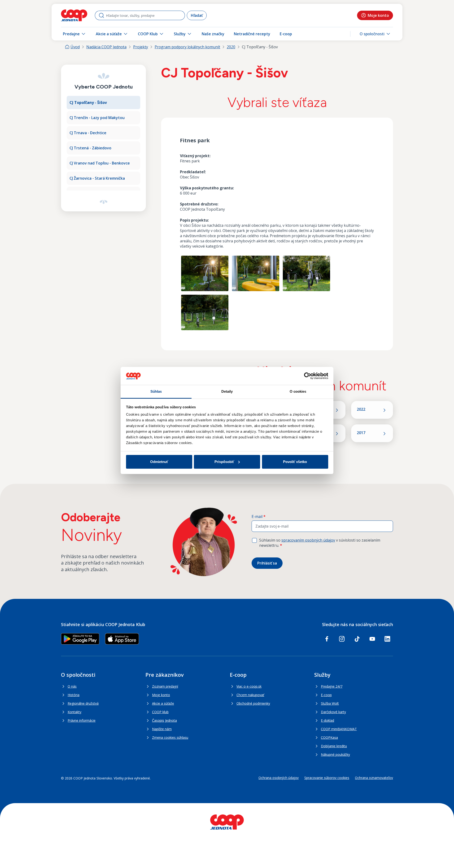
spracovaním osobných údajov (308, 540)
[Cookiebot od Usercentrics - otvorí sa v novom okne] (307, 375)
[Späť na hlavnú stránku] (74, 15)
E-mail (259, 516)
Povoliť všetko (295, 462)
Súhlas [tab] (156, 391)
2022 (361, 409)
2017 (361, 432)
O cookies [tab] (298, 391)
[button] (375, 34)
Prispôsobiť (224, 462)
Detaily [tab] (227, 391)
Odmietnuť (159, 462)
